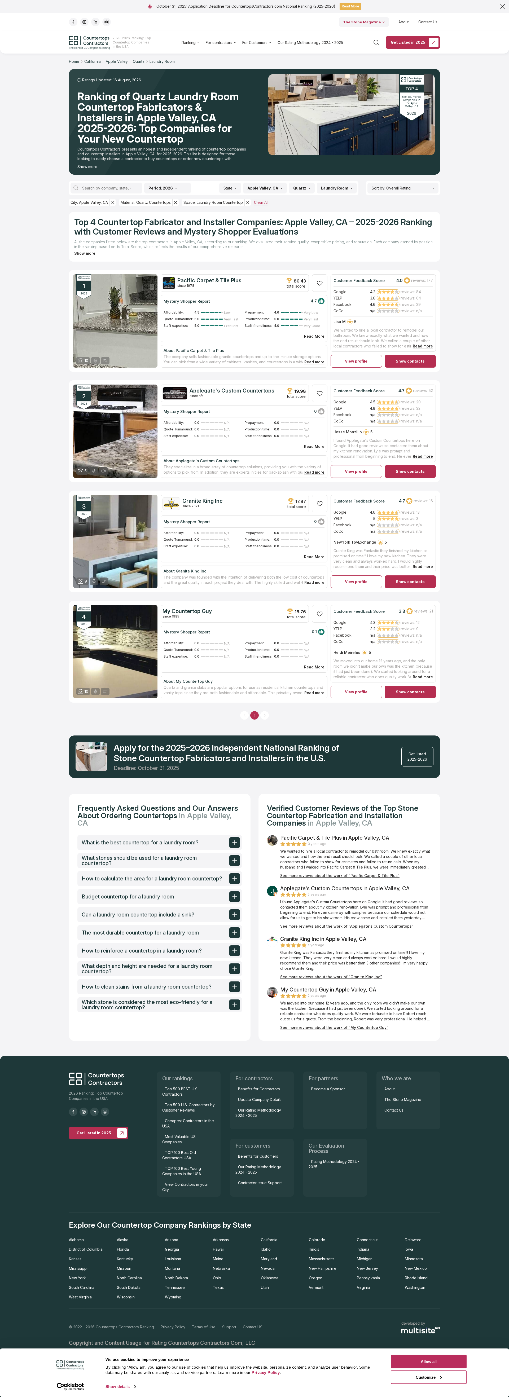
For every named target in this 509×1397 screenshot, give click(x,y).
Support (229, 1327)
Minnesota (414, 1259)
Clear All (261, 202)
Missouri (124, 1268)
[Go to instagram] (84, 22)
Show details (118, 1386)
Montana (172, 1268)
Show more (87, 166)
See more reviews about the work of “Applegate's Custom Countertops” (347, 926)
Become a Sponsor (328, 1089)
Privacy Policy (173, 1327)
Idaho (266, 1249)
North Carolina (129, 1278)
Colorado (317, 1239)
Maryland (269, 1259)
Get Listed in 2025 (408, 42)
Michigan (364, 1259)
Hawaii (218, 1249)
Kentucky (125, 1259)
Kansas (75, 1259)
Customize (426, 1377)
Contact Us (427, 22)
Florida (123, 1249)
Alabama (76, 1239)
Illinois (314, 1249)
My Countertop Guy (187, 611)
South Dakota (129, 1287)
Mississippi (78, 1268)
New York (77, 1278)
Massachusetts (322, 1259)
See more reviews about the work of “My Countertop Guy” (334, 1027)
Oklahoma (269, 1278)
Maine (218, 1259)
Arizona (171, 1239)
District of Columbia (86, 1249)
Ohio (217, 1278)
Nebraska (221, 1268)
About (403, 22)
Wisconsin (126, 1297)
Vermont (316, 1287)
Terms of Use (204, 1327)
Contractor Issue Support (260, 1182)
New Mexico (416, 1268)
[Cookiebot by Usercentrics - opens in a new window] (70, 1387)
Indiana (363, 1249)
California (269, 1239)
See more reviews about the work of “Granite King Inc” (331, 977)
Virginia (363, 1287)
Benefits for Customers (258, 1156)
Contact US (252, 1327)
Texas (218, 1287)
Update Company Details (260, 1099)
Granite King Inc (202, 501)
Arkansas (221, 1239)
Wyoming (173, 1297)
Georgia (172, 1249)
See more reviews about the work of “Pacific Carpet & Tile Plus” (340, 875)
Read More (350, 6)
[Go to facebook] (73, 22)
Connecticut (367, 1239)
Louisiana (173, 1259)
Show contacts (410, 361)
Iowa (409, 1249)
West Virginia (80, 1297)
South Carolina (81, 1287)
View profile (356, 361)
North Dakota (176, 1278)
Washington (415, 1287)
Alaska (122, 1239)
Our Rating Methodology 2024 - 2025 (310, 42)
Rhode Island (416, 1278)
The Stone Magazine (362, 22)
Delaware (413, 1239)
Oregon (315, 1278)
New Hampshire (322, 1268)
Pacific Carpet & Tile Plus (209, 280)
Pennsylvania (368, 1278)
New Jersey (367, 1268)
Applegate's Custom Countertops (232, 390)
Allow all (429, 1361)
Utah (265, 1287)
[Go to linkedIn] (95, 22)
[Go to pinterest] (106, 22)
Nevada (268, 1268)
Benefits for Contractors (259, 1089)
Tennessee (175, 1287)
